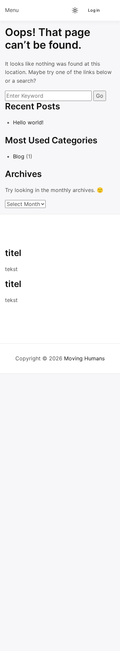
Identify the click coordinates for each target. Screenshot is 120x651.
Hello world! (28, 122)
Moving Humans (84, 358)
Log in (94, 10)
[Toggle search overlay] (53, 10)
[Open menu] (108, 10)
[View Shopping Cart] (64, 10)
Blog (18, 156)
